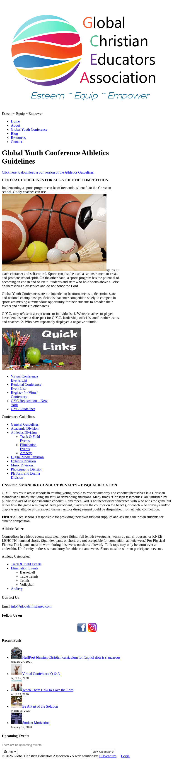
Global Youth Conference (29, 129)
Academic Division (25, 428)
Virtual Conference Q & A (41, 674)
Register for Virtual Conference (24, 395)
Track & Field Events (26, 564)
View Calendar (101, 751)
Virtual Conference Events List (24, 378)
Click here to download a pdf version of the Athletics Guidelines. (48, 172)
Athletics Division (24, 432)
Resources (18, 138)
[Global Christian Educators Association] (83, 109)
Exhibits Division (23, 461)
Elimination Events (28, 447)
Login (125, 756)
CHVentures (107, 756)
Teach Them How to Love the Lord (47, 690)
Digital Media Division (27, 457)
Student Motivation (36, 723)
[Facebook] (82, 631)
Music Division (22, 465)
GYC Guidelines (23, 409)
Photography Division (26, 469)
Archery (26, 453)
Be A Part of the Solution (40, 706)
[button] (9, 751)
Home (15, 121)
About (15, 125)
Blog (14, 133)
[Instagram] (92, 631)
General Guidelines (25, 424)
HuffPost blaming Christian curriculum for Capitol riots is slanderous (71, 657)
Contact (16, 142)
